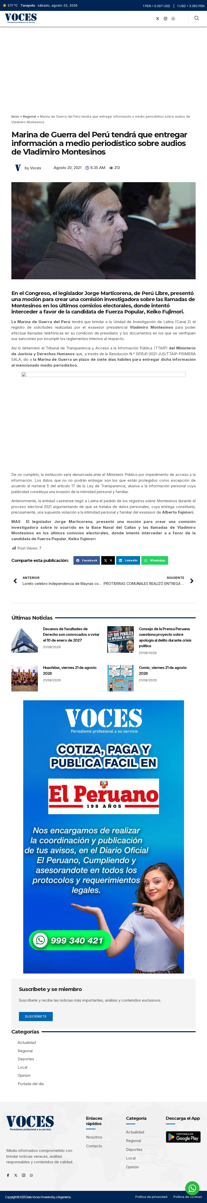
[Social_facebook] (149, 18)
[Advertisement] (103, 64)
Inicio (15, 116)
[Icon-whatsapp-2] (173, 18)
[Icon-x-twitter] (15, 1175)
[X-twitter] (157, 18)
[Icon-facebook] (8, 1175)
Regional (29, 116)
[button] (142, 18)
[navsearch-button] (196, 18)
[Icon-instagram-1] (165, 18)
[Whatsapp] (31, 1175)
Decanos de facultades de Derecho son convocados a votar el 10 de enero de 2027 (71, 634)
